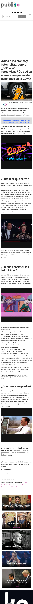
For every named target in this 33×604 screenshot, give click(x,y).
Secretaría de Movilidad (8, 372)
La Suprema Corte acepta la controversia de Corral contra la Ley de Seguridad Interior (16, 506)
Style (19, 527)
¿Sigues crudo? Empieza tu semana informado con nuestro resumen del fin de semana (16, 582)
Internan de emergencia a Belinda (16, 563)
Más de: (7, 479)
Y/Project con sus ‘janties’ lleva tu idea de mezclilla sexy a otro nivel (16, 524)
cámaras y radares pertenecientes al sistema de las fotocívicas (15, 452)
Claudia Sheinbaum (7, 485)
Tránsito (18, 487)
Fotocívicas (16, 485)
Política (16, 548)
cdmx (25, 482)
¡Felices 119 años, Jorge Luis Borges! (16, 546)
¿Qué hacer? (16, 509)
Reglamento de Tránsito (8, 487)
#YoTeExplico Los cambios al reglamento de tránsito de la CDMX (14, 376)
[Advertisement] (16, 39)
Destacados (15, 527)
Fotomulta (24, 485)
